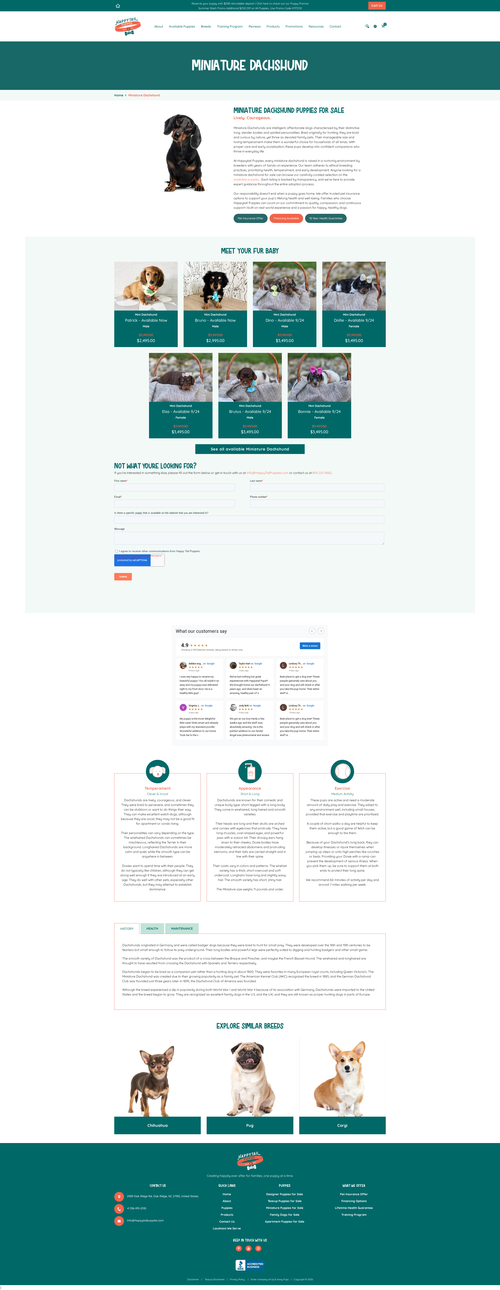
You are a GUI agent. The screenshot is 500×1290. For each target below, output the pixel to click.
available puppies (246, 179)
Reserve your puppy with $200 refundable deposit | (224, 3)
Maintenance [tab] (182, 928)
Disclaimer (193, 1279)
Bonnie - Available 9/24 (319, 411)
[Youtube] (249, 1248)
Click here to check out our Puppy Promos (282, 3)
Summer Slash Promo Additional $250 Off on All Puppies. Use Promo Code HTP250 (250, 8)
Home (118, 95)
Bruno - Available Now (215, 320)
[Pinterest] (239, 1248)
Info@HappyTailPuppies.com (267, 473)
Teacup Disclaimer (215, 1279)
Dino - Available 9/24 (285, 320)
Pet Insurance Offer (250, 218)
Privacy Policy (237, 1279)
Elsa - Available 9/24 (180, 411)
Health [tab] (152, 928)
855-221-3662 (322, 473)
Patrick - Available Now (146, 320)
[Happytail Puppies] (127, 26)
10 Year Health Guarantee (325, 218)
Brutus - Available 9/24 (250, 411)
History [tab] (126, 929)
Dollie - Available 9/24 (354, 320)
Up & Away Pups (280, 1279)
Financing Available (286, 218)
